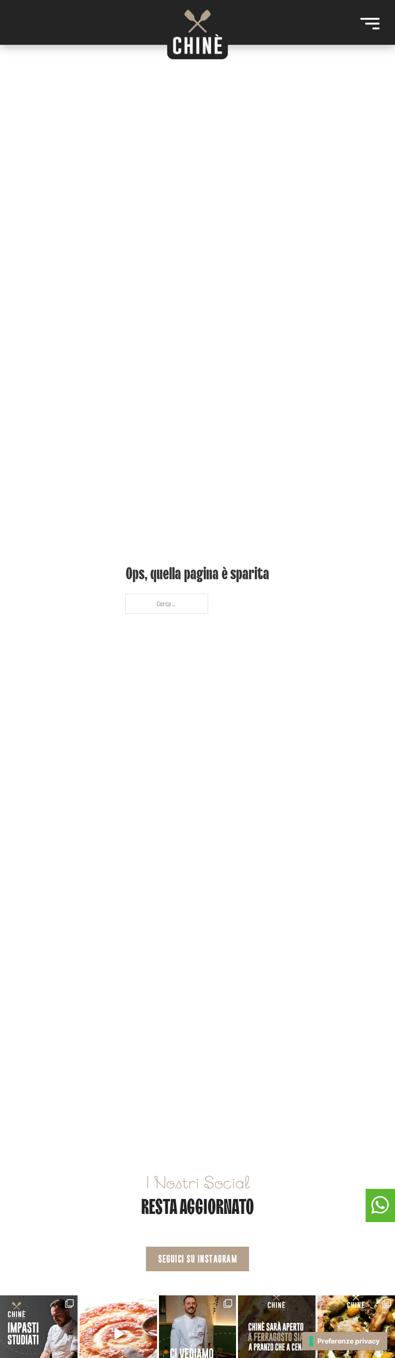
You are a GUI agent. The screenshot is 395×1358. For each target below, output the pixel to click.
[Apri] (370, 23)
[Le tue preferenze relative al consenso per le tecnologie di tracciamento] (344, 1341)
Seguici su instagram (197, 1259)
